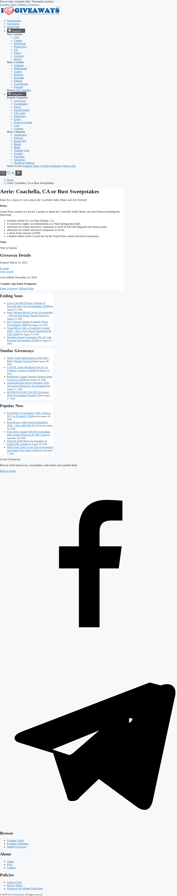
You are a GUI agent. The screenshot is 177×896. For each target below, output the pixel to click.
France (17, 52)
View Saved (6, 271)
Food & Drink (21, 110)
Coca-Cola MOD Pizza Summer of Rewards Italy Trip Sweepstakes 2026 (27, 305)
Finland (18, 80)
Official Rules (26, 288)
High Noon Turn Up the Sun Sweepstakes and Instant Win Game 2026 (30, 449)
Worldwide (20, 43)
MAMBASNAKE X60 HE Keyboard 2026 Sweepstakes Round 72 (28, 394)
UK (16, 49)
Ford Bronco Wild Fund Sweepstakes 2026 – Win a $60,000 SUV (27, 424)
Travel (17, 106)
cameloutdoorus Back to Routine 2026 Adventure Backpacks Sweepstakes (28, 384)
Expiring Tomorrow (51, 165)
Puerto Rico (20, 46)
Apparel (18, 153)
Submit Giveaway (17, 846)
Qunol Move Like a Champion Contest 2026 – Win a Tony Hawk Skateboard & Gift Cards (29, 331)
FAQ (9, 864)
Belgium (18, 74)
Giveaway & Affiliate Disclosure (25, 888)
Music (17, 147)
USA (17, 37)
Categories (17, 94)
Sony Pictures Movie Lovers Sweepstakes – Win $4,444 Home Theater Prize (30, 314)
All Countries (23, 90)
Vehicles (18, 138)
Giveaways (13, 23)
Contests (18, 128)
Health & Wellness (24, 162)
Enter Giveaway (9, 288)
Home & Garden (23, 122)
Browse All (69, 165)
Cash (16, 125)
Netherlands (20, 68)
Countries (16, 31)
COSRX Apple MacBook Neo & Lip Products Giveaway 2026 (27, 369)
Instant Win (13, 26)
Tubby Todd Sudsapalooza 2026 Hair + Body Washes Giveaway (28, 360)
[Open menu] (18, 173)
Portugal (18, 87)
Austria (18, 71)
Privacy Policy (15, 885)
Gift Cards (19, 113)
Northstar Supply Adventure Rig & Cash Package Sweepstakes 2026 (29, 339)
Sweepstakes (14, 20)
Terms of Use (14, 882)
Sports (17, 119)
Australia (19, 65)
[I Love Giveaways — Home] (30, 14)
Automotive (20, 134)
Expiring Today (8, 4)
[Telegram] (88, 825)
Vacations (19, 156)
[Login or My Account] (13, 173)
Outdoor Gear (21, 150)
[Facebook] (88, 648)
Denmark (19, 77)
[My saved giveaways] (9, 173)
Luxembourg (21, 83)
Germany (19, 56)
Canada (18, 40)
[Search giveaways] (3, 173)
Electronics (20, 116)
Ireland (17, 59)
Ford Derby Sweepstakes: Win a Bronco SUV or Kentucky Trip (29, 415)
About (10, 861)
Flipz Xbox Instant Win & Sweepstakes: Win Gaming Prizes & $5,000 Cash (29, 433)
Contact (11, 867)
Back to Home (8, 471)
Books (17, 144)
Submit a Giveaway (28, 4)
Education (19, 159)
